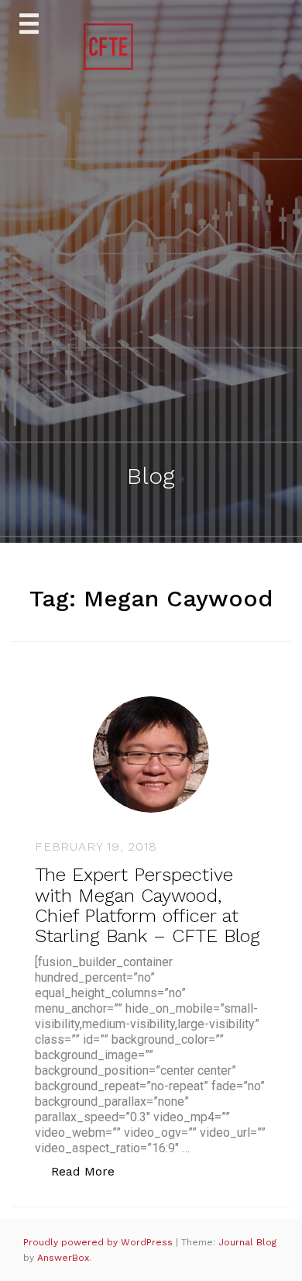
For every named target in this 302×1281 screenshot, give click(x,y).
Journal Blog (247, 1242)
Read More (91, 1171)
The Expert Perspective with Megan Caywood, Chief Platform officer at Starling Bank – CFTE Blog (147, 905)
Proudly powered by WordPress (99, 1242)
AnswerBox (63, 1257)
